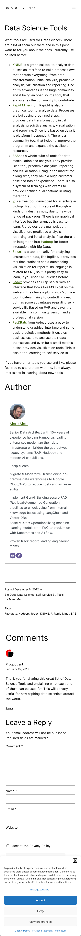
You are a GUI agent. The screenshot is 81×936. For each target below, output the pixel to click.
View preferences (40, 921)
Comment (14, 746)
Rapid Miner (21, 105)
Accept (40, 900)
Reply (9, 708)
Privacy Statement (42, 930)
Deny (40, 911)
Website (11, 827)
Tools (60, 594)
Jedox (17, 282)
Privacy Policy (40, 846)
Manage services (39, 889)
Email (11, 809)
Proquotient (14, 664)
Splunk (18, 252)
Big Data (10, 594)
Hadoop (47, 242)
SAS (16, 156)
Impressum (60, 930)
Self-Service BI (45, 594)
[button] (75, 861)
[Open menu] (74, 8)
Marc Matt (19, 423)
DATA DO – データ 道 (20, 8)
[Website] (19, 555)
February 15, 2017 (17, 669)
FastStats (20, 322)
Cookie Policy (22, 930)
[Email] (13, 555)
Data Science (25, 594)
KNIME (18, 65)
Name (11, 791)
